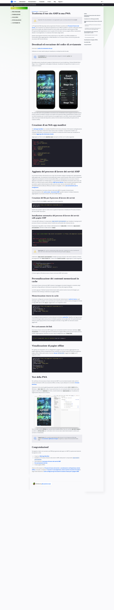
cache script (47, 192)
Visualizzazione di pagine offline (91, 39)
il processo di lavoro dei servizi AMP (51, 461)
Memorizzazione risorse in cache (91, 35)
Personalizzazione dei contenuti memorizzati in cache (91, 32)
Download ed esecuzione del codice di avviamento (92, 16)
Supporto (60, 1)
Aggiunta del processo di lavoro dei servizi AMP (93, 22)
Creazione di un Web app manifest (91, 18)
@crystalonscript (46, 484)
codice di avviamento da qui (45, 48)
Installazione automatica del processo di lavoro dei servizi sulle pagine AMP (92, 29)
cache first (65, 317)
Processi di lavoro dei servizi (52, 468)
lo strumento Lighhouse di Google (50, 438)
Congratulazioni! (87, 44)
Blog (55, 1)
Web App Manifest (44, 456)
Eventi (49, 1)
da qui (59, 353)
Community (41, 1)
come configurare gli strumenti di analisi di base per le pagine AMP (61, 471)
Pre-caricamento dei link (89, 37)
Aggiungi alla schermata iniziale (45, 134)
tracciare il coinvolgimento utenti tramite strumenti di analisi (63, 469)
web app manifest (38, 129)
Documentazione (32, 1)
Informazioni (22, 1)
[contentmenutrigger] (93, 14)
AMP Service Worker (58, 182)
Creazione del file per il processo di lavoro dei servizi (93, 25)
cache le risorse (73, 299)
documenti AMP (55, 192)
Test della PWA (87, 42)
